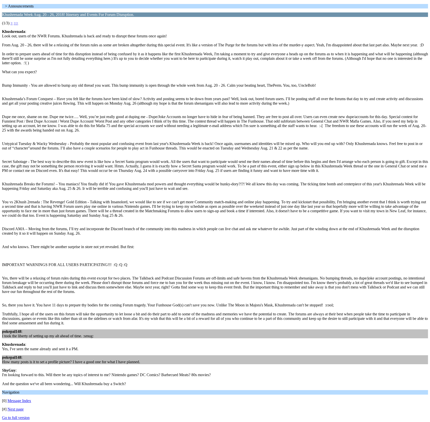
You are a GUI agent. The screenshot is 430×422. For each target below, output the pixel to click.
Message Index (19, 401)
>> (16, 23)
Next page (15, 409)
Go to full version (16, 418)
